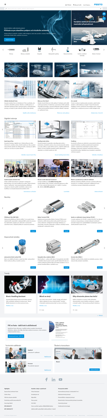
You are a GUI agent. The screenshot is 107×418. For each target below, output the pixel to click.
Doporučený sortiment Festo (11, 391)
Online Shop (7, 394)
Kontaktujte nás (35, 394)
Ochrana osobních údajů (48, 415)
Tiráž (41, 415)
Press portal (34, 400)
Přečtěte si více (9, 305)
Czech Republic (86, 5)
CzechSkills (66, 191)
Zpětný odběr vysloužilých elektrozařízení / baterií (43, 409)
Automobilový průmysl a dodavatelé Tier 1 (68, 391)
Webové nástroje (82, 415)
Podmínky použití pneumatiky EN (12, 400)
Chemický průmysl (62, 403)
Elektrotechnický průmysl (64, 394)
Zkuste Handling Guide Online (62, 155)
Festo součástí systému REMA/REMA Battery (42, 406)
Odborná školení (99, 191)
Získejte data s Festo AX (97, 113)
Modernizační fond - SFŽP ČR (16, 336)
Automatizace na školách (30, 191)
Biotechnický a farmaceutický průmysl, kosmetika (70, 400)
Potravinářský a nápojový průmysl (66, 397)
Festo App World (8, 403)
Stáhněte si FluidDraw (97, 155)
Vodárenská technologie (64, 406)
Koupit (33, 231)
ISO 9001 (33, 403)
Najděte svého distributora (29, 113)
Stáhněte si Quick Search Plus (28, 155)
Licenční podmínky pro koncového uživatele (95, 415)
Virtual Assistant (35, 391)
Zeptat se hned (9, 40)
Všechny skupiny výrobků (10, 397)
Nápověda (33, 397)
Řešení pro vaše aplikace (63, 113)
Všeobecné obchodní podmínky (60, 415)
